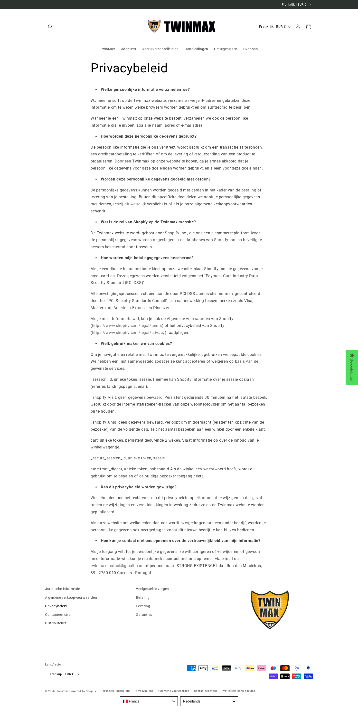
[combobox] (149, 701)
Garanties (144, 614)
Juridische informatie (62, 589)
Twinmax (63, 691)
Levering (143, 606)
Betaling (143, 597)
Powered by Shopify (82, 691)
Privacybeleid (56, 606)
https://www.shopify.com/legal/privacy (128, 332)
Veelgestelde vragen (152, 589)
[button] (50, 26)
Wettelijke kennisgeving (238, 690)
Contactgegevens (206, 690)
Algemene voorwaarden (173, 690)
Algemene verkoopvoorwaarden (71, 597)
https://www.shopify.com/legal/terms (127, 325)
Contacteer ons (57, 614)
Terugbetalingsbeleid (115, 690)
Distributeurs (55, 623)
